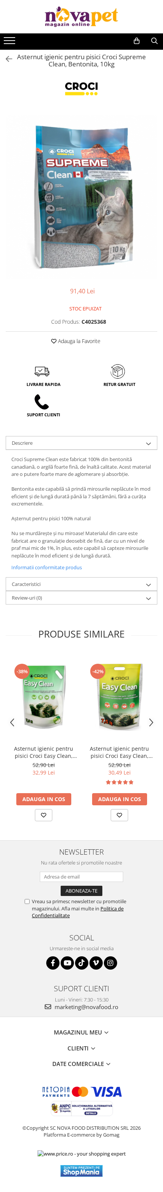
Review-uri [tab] (27, 597)
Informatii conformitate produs (46, 567)
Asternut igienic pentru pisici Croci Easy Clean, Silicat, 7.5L (119, 752)
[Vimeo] (96, 963)
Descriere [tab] (22, 442)
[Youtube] (67, 963)
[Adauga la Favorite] (43, 815)
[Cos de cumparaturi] (137, 41)
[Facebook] (53, 963)
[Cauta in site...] (154, 41)
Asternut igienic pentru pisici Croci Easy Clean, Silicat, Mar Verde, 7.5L (43, 752)
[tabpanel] (81, 197)
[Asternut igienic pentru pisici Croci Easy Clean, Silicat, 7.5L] (119, 697)
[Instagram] (110, 963)
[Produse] (10, 43)
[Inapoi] (5, 59)
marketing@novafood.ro (85, 1007)
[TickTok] (81, 963)
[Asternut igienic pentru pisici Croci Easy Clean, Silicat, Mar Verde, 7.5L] (43, 697)
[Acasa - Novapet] (81, 17)
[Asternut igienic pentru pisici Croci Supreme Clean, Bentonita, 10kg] (81, 197)
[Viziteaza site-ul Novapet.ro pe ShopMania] (81, 1171)
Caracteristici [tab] (26, 584)
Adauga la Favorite (78, 341)
